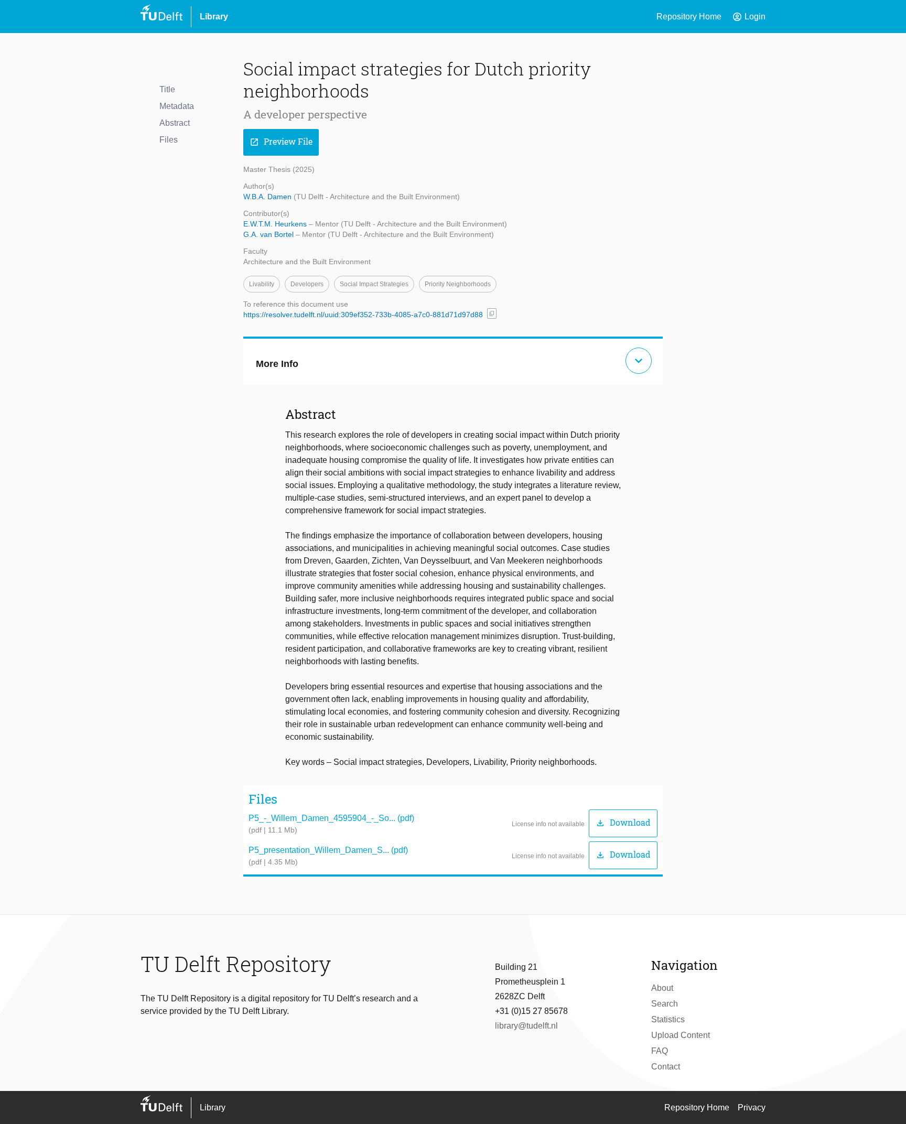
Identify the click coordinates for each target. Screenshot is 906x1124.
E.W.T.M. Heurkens (276, 224)
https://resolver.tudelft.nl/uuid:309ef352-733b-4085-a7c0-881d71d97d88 (363, 314)
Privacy (751, 1107)
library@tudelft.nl (526, 1025)
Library (214, 16)
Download (623, 823)
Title (167, 89)
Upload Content (680, 1035)
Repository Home (688, 16)
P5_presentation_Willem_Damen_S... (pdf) (328, 850)
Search (664, 1003)
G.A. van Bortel (269, 234)
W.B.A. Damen (268, 196)
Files (168, 139)
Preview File (281, 142)
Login (748, 16)
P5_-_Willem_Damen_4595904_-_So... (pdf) (331, 818)
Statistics (668, 1019)
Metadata (176, 106)
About (662, 988)
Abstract (174, 122)
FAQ (659, 1050)
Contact (665, 1066)
